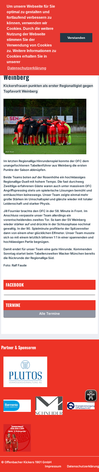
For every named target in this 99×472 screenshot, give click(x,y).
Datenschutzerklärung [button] (26, 68)
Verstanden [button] (76, 38)
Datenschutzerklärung (83, 466)
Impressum (53, 466)
